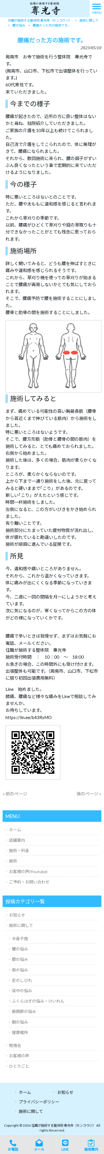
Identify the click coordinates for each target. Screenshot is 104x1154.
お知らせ (17, 914)
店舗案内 (17, 840)
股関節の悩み (24, 1011)
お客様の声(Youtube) (28, 871)
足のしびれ (22, 980)
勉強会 (15, 1045)
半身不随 (20, 938)
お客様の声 (19, 1055)
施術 (13, 860)
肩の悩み (20, 969)
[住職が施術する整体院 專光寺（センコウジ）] (44, 8)
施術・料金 (19, 850)
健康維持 (20, 1032)
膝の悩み (20, 959)
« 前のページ (15, 793)
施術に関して (21, 925)
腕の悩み (20, 1022)
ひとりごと (19, 1066)
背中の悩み (22, 990)
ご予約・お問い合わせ (29, 881)
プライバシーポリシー (39, 1101)
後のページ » (89, 793)
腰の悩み (20, 948)
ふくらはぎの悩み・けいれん (38, 1001)
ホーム (15, 829)
